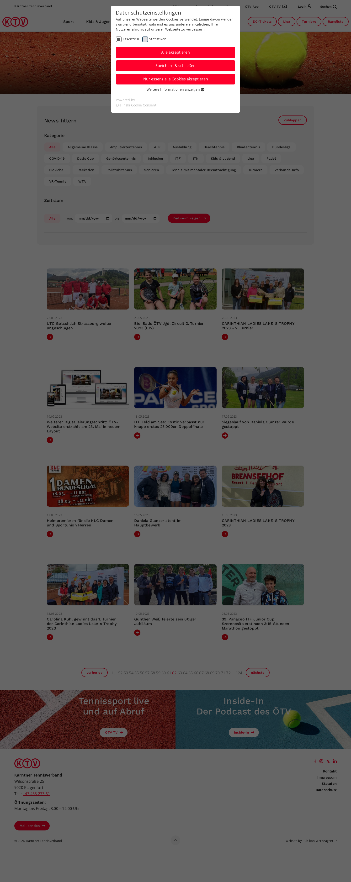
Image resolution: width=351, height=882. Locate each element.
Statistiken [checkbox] (157, 39)
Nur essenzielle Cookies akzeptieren (175, 79)
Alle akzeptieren (175, 52)
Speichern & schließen (175, 65)
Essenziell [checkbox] (131, 39)
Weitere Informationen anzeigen (174, 89)
